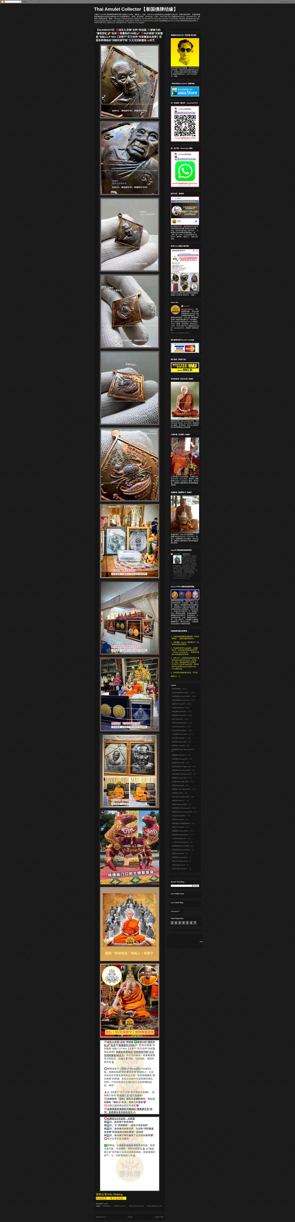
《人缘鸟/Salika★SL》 (179, 838)
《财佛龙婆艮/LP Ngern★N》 (181, 766)
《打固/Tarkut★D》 (178, 708)
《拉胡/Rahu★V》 (177, 793)
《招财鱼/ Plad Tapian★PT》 (181, 789)
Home (130, 1217)
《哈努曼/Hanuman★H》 (180, 759)
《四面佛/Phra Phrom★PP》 (181, 770)
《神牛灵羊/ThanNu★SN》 (180, 797)
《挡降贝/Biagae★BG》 (179, 804)
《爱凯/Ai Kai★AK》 (178, 827)
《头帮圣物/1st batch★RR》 (181, 696)
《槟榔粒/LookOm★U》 (179, 778)
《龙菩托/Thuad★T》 (179, 704)
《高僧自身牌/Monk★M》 (154, 1206)
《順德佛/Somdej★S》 (179, 715)
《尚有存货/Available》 (179, 730)
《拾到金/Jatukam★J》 (179, 742)
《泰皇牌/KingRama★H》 (180, 835)
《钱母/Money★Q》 (178, 785)
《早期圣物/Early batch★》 (181, 700)
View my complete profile (180, 333)
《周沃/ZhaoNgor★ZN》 (180, 861)
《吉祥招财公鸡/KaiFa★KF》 (181, 808)
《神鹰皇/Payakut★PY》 (180, 857)
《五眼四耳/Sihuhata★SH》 (181, 850)
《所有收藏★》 (106, 1206)
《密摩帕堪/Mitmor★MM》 (180, 846)
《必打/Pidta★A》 (177, 719)
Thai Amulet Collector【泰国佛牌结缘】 (136, 9)
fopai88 (186, 306)
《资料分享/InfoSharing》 (136, 1206)
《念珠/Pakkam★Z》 (178, 865)
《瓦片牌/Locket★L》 (179, 738)
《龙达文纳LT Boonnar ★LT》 (182, 774)
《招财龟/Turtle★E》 (120, 1206)
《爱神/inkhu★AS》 (178, 854)
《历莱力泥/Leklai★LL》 (180, 869)
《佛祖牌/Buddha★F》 (179, 711)
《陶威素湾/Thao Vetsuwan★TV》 (183, 749)
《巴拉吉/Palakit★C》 (179, 816)
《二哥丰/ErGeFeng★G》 (180, 842)
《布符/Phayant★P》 (178, 727)
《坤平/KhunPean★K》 (179, 723)
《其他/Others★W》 (178, 763)
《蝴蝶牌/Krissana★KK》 (180, 831)
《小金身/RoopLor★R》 (179, 734)
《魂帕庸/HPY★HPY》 (179, 755)
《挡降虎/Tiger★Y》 (178, 801)
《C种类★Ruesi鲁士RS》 (180, 782)
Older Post (159, 1217)
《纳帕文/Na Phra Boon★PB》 (182, 812)
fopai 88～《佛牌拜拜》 (182, 554)
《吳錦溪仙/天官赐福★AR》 (181, 823)
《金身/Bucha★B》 (178, 819)
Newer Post (100, 1217)
